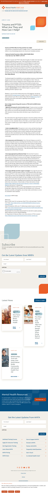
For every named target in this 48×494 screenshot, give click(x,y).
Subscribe (41, 41)
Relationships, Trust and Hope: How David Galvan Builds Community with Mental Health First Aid (15, 364)
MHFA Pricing (6, 452)
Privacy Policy (23, 473)
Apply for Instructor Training (10, 442)
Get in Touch (29, 452)
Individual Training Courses (9, 439)
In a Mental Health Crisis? (33, 456)
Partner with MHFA (31, 446)
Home (3, 10)
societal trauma (16, 95)
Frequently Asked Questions (33, 449)
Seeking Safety (8, 183)
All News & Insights (40, 300)
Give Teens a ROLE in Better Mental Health (16, 318)
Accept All (4, 491)
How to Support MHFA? (32, 439)
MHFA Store (5, 456)
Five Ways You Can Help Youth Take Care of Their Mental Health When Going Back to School (38, 327)
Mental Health (5, 37)
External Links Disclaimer (23, 480)
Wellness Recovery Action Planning (20, 183)
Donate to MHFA (30, 442)
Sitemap (23, 476)
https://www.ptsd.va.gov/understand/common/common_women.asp (21, 215)
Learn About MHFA (7, 449)
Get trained (7, 195)
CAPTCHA (4, 267)
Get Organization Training (9, 446)
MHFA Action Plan (35, 96)
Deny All (17, 491)
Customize (11, 491)
